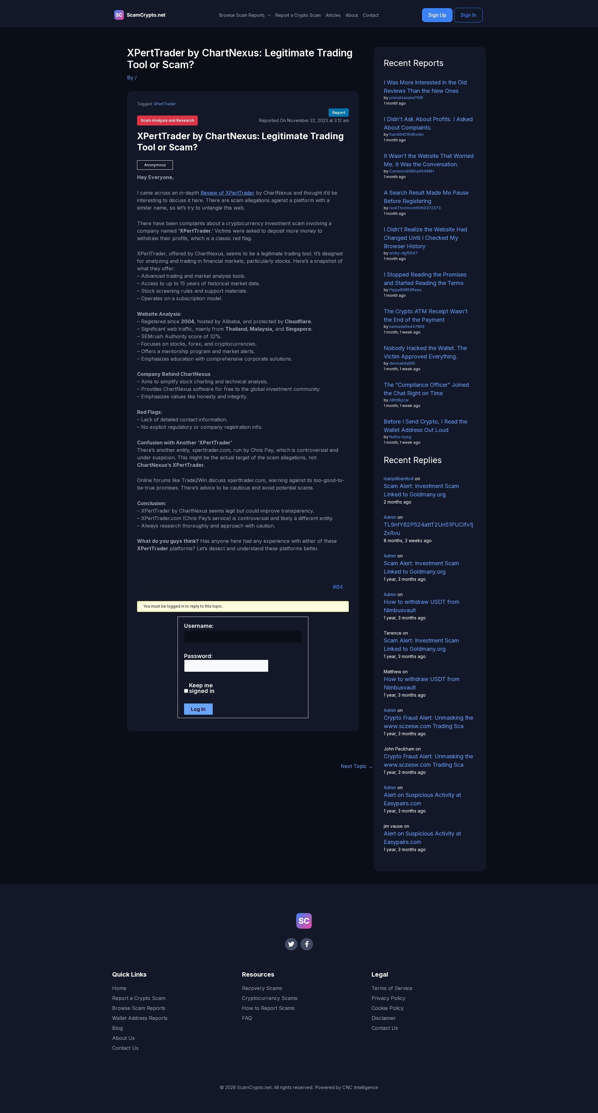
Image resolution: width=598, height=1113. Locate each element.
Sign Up (437, 15)
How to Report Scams (268, 1008)
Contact (371, 15)
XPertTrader (165, 104)
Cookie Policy (388, 1008)
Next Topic (357, 766)
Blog (117, 1028)
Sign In (468, 15)
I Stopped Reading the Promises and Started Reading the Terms (425, 278)
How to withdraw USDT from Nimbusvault (421, 606)
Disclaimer (384, 1018)
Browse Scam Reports (138, 1008)
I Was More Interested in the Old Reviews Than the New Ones (425, 86)
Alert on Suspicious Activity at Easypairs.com (422, 799)
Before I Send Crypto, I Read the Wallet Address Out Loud (425, 425)
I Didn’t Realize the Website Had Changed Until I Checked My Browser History (425, 237)
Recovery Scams (262, 988)
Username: (199, 626)
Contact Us (125, 1048)
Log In (198, 709)
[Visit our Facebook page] (307, 944)
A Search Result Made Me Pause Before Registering (426, 196)
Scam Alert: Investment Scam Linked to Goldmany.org (421, 490)
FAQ (247, 1018)
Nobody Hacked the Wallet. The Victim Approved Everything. (425, 352)
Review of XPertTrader (227, 193)
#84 (338, 587)
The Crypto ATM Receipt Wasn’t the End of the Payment (425, 315)
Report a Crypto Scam (298, 15)
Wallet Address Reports (140, 1018)
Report (338, 112)
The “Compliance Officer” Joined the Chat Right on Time (426, 388)
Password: (198, 656)
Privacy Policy (388, 998)
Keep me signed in (202, 688)
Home (119, 988)
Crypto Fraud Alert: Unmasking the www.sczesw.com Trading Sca (428, 721)
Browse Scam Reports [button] (242, 15)
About (352, 15)
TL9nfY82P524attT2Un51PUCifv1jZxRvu (428, 528)
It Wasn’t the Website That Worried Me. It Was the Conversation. (429, 160)
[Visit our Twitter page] (291, 944)
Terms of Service (392, 988)
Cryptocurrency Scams (269, 998)
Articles (333, 15)
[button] (267, 15)
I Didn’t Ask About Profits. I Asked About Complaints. (428, 123)
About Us (123, 1038)
